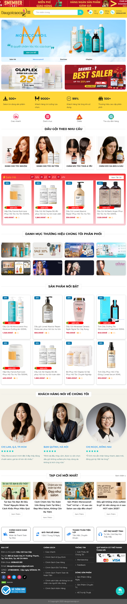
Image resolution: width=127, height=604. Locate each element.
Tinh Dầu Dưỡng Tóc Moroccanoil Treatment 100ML (111, 327)
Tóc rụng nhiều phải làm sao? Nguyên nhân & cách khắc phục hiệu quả (111, 505)
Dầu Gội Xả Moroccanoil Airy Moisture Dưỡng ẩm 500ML (109, 212)
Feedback (81, 565)
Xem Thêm (15, 517)
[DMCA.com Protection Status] (7, 582)
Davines (63, 59)
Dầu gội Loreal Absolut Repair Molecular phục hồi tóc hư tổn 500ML (47, 327)
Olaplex (89, 59)
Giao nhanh (50, 552)
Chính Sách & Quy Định (55, 557)
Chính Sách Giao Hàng (55, 562)
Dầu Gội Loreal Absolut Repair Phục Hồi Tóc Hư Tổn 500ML (47, 212)
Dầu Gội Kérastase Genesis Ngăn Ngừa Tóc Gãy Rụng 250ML (77, 327)
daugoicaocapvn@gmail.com (20, 566)
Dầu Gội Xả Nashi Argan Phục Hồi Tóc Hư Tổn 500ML (79, 212)
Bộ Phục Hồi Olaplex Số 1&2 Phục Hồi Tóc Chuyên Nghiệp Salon (78, 373)
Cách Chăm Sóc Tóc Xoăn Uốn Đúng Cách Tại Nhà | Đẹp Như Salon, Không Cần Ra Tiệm (16, 507)
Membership (82, 560)
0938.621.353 (16, 562)
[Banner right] (31, 77)
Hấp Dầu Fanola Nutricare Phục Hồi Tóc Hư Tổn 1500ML (15, 373)
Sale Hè (13, 59)
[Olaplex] (63, 41)
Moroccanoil (38, 59)
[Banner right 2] (95, 77)
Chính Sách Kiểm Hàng (55, 588)
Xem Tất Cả (116, 177)
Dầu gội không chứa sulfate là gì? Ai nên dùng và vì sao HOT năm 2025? (79, 505)
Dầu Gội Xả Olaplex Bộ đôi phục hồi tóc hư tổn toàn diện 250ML (17, 212)
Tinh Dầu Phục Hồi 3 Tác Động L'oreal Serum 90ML (109, 373)
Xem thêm (120, 475)
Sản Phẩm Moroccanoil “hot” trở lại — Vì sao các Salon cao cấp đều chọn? (48, 505)
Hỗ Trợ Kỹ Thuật (84, 592)
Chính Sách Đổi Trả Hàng (56, 567)
